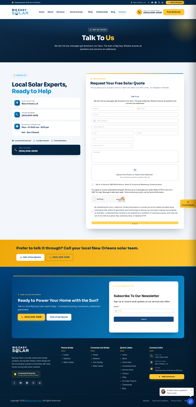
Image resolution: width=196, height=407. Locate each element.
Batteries (66, 358)
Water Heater (68, 362)
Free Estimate (174, 12)
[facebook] (149, 2)
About (50, 12)
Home (41, 12)
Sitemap (146, 401)
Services (60, 12)
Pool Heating (98, 362)
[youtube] (152, 2)
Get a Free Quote (32, 257)
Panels (66, 355)
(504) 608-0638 (30, 115)
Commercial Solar (129, 366)
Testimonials (102, 12)
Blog (113, 12)
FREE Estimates (176, 3)
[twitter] (159, 2)
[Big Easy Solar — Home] (20, 12)
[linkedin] (162, 2)
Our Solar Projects (129, 381)
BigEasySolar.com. (33, 401)
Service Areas (76, 12)
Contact (122, 12)
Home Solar (126, 362)
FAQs (90, 12)
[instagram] (156, 2)
